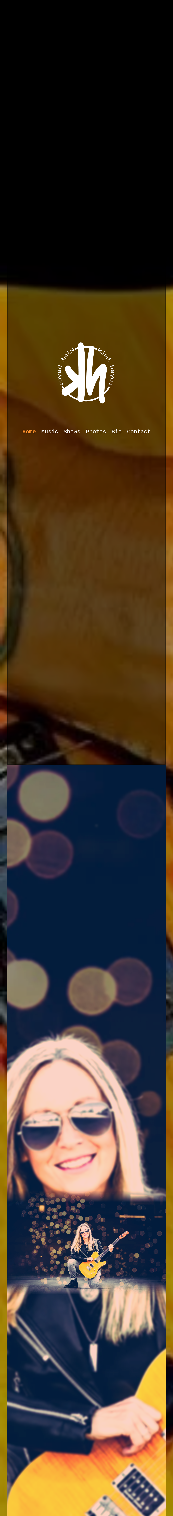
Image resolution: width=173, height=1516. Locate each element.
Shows (72, 432)
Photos (96, 432)
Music (49, 432)
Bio (117, 432)
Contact (139, 432)
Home (29, 432)
